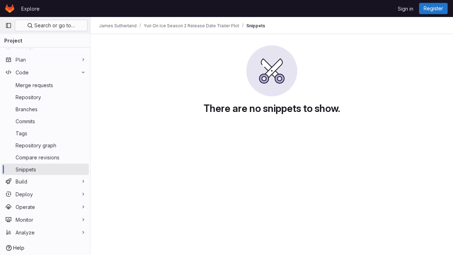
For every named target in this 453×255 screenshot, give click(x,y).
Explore (30, 9)
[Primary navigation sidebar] (8, 25)
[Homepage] (10, 8)
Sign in (405, 9)
